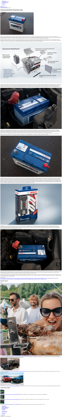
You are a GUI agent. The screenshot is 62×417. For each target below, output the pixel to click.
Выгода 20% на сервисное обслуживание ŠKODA (12, 394)
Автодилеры (4, 405)
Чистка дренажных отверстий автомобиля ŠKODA (12, 399)
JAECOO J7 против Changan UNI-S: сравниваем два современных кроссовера (15, 371)
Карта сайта (3, 413)
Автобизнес (3, 4)
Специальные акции (5, 2)
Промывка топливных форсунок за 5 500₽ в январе (12, 404)
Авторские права (4, 411)
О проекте (3, 3)
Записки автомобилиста (5, 1)
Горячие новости (4, 406)
